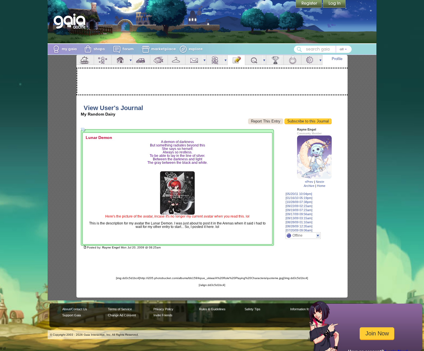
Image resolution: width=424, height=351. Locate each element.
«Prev (309, 181)
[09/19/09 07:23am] (299, 210)
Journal (236, 60)
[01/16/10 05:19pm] (299, 198)
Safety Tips (252, 309)
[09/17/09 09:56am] (299, 214)
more (130, 60)
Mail (194, 60)
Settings (310, 60)
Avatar (102, 60)
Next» (320, 181)
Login (334, 4)
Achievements (275, 60)
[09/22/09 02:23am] (299, 206)
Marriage (292, 60)
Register (309, 4)
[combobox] (323, 49)
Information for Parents (306, 309)
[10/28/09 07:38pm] (299, 202)
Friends (215, 60)
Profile (337, 59)
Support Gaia (71, 315)
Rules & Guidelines (212, 309)
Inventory (176, 60)
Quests (253, 60)
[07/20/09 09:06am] (299, 230)
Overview (85, 60)
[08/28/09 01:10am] (299, 222)
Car (141, 60)
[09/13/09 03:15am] (299, 218)
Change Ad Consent (122, 315)
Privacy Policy (163, 309)
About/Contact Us (74, 309)
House (120, 60)
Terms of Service (120, 309)
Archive (309, 185)
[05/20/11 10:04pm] (299, 194)
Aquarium (159, 60)
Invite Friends (162, 315)
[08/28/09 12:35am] (299, 226)
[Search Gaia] (299, 49)
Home (321, 185)
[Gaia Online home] (71, 21)
